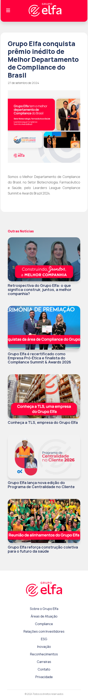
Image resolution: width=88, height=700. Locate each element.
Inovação (44, 646)
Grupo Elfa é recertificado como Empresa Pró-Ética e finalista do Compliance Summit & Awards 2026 (39, 357)
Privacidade (44, 677)
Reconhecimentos (44, 654)
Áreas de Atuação (44, 616)
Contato (44, 669)
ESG (44, 639)
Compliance (44, 624)
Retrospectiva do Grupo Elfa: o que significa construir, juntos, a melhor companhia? (39, 289)
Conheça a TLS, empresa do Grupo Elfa (43, 422)
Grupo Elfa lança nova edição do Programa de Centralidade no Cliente (41, 484)
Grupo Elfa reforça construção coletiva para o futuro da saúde (43, 549)
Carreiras (44, 661)
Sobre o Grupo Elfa (44, 608)
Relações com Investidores (44, 631)
